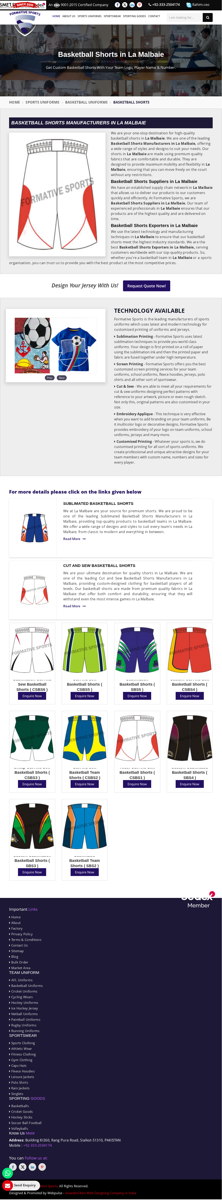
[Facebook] (117, 4)
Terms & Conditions (25, 939)
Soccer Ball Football (26, 1123)
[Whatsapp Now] (7, 1173)
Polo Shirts (19, 1082)
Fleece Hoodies (22, 1071)
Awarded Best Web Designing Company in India (100, 1193)
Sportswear (112, 16)
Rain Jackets (19, 1088)
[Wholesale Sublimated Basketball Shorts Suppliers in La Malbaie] (34, 528)
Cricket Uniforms (23, 991)
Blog (14, 956)
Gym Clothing (21, 1060)
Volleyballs (19, 1128)
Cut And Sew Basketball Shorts (99, 565)
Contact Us (19, 945)
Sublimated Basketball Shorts (98, 503)
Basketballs (19, 1106)
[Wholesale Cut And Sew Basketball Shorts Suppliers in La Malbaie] (34, 590)
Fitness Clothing (23, 1054)
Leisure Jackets (22, 1077)
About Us (68, 16)
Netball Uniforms (24, 1014)
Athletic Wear (21, 1048)
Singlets (16, 1094)
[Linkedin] (132, 4)
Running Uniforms (24, 1031)
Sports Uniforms (90, 16)
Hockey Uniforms (24, 1002)
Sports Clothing (22, 1043)
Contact (154, 16)
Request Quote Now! (146, 285)
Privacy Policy (21, 934)
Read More (71, 539)
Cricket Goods (21, 1111)
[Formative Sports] (25, 19)
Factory (16, 928)
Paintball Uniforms (25, 1019)
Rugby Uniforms (23, 1025)
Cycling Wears (21, 997)
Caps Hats (18, 1065)
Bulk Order (19, 962)
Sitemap (17, 951)
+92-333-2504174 (165, 4)
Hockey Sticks (21, 1117)
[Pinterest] (139, 4)
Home (56, 16)
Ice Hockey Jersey (24, 1008)
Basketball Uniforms (86, 102)
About (15, 922)
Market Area (20, 968)
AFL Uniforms (21, 980)
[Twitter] (124, 4)
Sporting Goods (134, 16)
